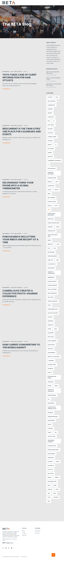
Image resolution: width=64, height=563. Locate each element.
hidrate (50, 477)
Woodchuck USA (52, 445)
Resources (50, 412)
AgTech (49, 205)
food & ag (50, 469)
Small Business (51, 197)
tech (49, 493)
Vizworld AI (51, 325)
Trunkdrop (50, 321)
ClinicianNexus (51, 352)
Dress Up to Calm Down (53, 356)
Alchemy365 (51, 332)
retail (57, 489)
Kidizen (49, 385)
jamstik (57, 477)
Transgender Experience (51, 441)
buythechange (51, 453)
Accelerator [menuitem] (37, 531)
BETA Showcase (51, 168)
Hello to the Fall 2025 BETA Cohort (53, 78)
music (55, 485)
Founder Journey (52, 136)
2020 (54, 248)
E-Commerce (51, 360)
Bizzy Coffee (51, 336)
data (49, 248)
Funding (50, 152)
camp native (51, 457)
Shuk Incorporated (53, 301)
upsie (54, 493)
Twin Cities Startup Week (53, 235)
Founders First (51, 105)
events (58, 226)
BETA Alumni (51, 148)
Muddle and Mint (52, 395)
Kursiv (56, 385)
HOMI (57, 260)
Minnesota (50, 244)
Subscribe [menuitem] (24, 535)
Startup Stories (52, 201)
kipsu (49, 485)
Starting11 (50, 428)
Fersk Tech (50, 260)
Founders (50, 109)
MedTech (50, 181)
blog (57, 97)
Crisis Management (52, 256)
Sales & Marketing (52, 293)
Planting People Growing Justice (52, 407)
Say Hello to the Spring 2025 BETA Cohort (53, 84)
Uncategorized (51, 101)
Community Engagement (51, 173)
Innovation (51, 219)
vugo (49, 497)
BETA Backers (51, 252)
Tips (56, 432)
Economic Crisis (52, 364)
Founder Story (51, 230)
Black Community (52, 340)
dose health (51, 465)
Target (49, 432)
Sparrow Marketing (53, 416)
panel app (50, 489)
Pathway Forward (52, 285)
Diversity (50, 113)
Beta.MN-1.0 (50, 132)
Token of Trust (51, 436)
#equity (50, 144)
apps (49, 209)
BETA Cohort (51, 125)
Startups (50, 97)
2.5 (55, 144)
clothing (50, 461)
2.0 (54, 121)
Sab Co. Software (52, 289)
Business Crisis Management (51, 214)
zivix (49, 501)
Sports (49, 424)
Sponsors (50, 140)
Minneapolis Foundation (51, 390)
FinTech (56, 189)
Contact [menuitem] (24, 533)
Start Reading (5, 88)
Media (49, 193)
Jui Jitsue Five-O (52, 264)
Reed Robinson (5, 71)
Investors (50, 156)
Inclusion (50, 128)
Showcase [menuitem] (37, 533)
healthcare (50, 473)
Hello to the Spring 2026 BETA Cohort (52, 72)
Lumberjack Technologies (51, 272)
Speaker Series (51, 420)
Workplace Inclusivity (53, 449)
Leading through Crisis (53, 223)
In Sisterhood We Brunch (52, 377)
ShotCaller (50, 297)
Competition (51, 185)
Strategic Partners (53, 313)
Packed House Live (52, 281)
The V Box (50, 317)
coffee (57, 461)
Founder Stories (52, 177)
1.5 (48, 164)
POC (49, 399)
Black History (51, 344)
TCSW (57, 244)
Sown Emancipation (53, 309)
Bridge (49, 240)
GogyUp (50, 372)
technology (51, 117)
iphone (49, 329)
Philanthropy (51, 403)
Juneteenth (51, 382)
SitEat (49, 305)
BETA (49, 121)
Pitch (56, 205)
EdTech (49, 189)
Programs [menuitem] (37, 528)
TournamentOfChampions (54, 160)
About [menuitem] (23, 531)
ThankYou (50, 226)
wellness (56, 497)
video (55, 329)
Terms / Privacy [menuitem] (24, 556)
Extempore (50, 368)
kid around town (52, 481)
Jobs (56, 181)
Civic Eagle (50, 348)
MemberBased (51, 277)
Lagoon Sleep (51, 268)
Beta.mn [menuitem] (24, 528)
